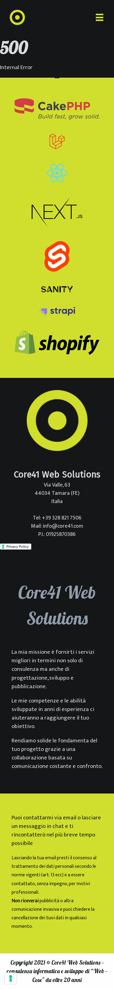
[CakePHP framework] (57, 110)
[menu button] (99, 17)
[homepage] (17, 17)
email (69, 817)
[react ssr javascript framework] (57, 213)
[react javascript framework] (57, 174)
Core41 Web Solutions (75, 962)
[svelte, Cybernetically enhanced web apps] (57, 257)
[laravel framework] (57, 143)
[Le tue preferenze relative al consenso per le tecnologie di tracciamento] (10, 978)
